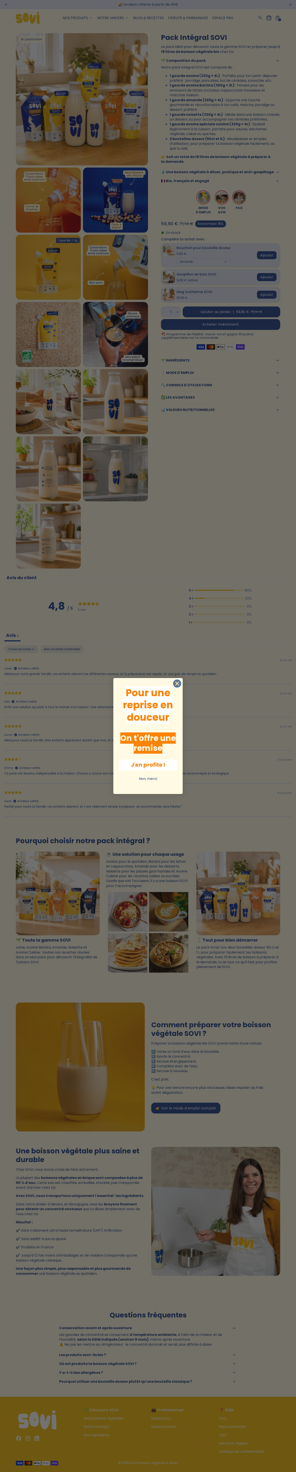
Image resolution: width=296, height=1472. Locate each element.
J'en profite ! (148, 765)
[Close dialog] (177, 683)
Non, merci (148, 778)
